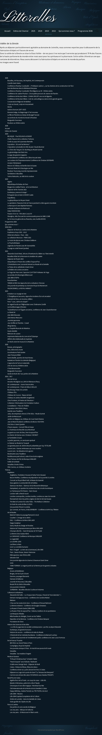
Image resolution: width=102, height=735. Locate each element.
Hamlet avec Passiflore (15, 411)
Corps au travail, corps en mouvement (20, 104)
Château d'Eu (12, 392)
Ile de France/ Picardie (14, 640)
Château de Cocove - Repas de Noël (19, 395)
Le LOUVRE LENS (15, 542)
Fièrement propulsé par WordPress (51, 730)
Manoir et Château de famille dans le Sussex (22, 166)
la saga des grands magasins (17, 155)
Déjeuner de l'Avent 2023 (15, 259)
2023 (47, 31)
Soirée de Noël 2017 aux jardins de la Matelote (22, 374)
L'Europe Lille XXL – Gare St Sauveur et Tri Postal (26, 531)
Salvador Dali (14, 558)
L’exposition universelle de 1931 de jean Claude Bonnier (25, 147)
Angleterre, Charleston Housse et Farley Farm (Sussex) (28, 475)
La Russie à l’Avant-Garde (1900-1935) (22, 608)
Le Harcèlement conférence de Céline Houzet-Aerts (24, 158)
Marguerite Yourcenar (14, 120)
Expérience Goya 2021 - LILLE (17, 232)
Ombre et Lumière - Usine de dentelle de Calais (25, 699)
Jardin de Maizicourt (14, 416)
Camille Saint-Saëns (14, 83)
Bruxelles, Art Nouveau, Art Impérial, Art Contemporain (25, 81)
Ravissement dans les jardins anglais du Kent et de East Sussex (30, 499)
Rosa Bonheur (12, 280)
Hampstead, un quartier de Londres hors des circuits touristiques (31, 488)
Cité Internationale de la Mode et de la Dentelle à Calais (28, 688)
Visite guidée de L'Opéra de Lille (20, 702)
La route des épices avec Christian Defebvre (21, 240)
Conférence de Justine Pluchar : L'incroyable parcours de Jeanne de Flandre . (33, 94)
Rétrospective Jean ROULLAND (20, 555)
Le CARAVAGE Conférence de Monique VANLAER (26, 536)
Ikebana (12, 600)
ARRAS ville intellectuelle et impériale (19, 339)
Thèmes (7, 470)
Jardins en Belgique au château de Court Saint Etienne (25, 419)
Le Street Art (11, 312)
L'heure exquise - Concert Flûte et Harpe (20, 427)
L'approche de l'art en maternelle (18, 363)
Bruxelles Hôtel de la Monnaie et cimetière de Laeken (24, 256)
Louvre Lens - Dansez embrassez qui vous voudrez (24, 448)
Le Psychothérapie (13, 243)
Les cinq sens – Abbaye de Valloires (21, 710)
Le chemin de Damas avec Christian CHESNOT (22, 435)
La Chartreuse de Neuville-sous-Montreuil (21, 430)
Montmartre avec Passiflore (16, 454)
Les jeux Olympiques (14, 163)
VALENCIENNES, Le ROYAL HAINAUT (19, 288)
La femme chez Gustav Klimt (19, 534)
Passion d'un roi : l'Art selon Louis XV (19, 214)
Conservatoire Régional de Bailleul (19, 102)
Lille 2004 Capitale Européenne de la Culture (24, 696)
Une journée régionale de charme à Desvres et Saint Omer (29, 560)
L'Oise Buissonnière (13, 368)
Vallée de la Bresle (13, 462)
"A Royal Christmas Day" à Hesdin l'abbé (23, 659)
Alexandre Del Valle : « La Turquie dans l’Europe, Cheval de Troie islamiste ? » (35, 595)
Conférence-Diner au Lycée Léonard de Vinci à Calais (27, 670)
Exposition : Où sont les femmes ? (18, 144)
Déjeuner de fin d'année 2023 (16, 190)
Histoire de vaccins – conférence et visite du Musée (26, 632)
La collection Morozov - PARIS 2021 (19, 238)
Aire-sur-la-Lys (12, 379)
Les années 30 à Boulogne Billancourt (19, 275)
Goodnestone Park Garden (16, 352)
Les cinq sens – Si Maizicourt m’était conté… (25, 712)
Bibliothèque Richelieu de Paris (17, 184)
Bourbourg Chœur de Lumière (17, 390)
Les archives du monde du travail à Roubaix (22, 118)
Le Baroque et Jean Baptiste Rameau (19, 206)
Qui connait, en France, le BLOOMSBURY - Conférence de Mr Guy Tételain (34, 510)
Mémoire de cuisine (13, 334)
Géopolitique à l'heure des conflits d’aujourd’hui (23, 262)
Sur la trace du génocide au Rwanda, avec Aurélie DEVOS (26, 219)
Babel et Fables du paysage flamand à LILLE (24, 515)
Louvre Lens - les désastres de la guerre (20, 451)
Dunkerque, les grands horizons (20, 630)
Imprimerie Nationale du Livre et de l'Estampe (22, 336)
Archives (48, 34)
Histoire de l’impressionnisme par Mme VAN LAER (26, 528)
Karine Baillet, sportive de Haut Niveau (20, 358)
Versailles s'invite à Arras (15, 464)
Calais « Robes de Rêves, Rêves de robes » (24, 667)
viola (11, 563)
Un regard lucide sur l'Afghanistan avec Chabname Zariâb (26, 304)
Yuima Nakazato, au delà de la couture (20, 176)
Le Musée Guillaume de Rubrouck (18, 208)
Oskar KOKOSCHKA (13, 211)
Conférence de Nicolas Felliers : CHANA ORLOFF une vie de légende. (29, 96)
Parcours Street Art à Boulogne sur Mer (20, 168)
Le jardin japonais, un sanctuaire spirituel (21, 440)
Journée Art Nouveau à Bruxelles (21, 582)
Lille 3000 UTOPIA (13, 278)
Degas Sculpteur (15, 523)
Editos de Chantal (20, 31)
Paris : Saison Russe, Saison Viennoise (22, 552)
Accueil (7, 31)
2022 (54, 31)
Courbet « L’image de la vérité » (20, 518)
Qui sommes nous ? (67, 31)
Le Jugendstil (14, 539)
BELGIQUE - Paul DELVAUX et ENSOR (19, 136)
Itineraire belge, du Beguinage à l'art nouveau (22, 112)
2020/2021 (8, 227)
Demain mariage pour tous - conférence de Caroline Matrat (30, 598)
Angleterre (10, 472)
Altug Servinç (11, 326)
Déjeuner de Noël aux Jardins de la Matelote (22, 230)
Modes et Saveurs (13, 656)
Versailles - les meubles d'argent (20, 654)
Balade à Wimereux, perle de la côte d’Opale (25, 683)
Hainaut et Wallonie (16, 579)
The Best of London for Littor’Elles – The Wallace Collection (30, 502)
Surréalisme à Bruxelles (15, 174)
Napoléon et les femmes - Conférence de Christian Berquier (29, 619)
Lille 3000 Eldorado (13, 315)
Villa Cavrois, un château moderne (19, 467)
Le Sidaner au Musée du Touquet (18, 443)
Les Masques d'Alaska (17, 614)
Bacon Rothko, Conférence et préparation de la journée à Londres (32, 478)
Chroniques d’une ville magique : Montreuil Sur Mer (27, 686)
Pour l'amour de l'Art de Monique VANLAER (21, 459)
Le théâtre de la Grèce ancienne (17, 270)
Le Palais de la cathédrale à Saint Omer (20, 267)
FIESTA (9, 107)
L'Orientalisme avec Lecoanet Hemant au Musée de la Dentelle (28, 264)
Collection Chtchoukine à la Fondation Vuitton (23, 403)
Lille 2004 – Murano (16, 694)
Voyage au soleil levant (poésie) (18, 248)
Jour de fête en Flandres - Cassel (18, 323)
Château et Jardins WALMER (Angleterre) (20, 398)
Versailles (13, 651)
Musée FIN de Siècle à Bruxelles (20, 584)
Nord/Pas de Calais (13, 678)
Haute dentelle (12, 331)
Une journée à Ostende (17, 587)
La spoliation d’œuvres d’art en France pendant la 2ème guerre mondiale (31, 203)
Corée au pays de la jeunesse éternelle (20, 142)
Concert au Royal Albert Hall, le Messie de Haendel (26, 480)
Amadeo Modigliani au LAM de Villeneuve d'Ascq (23, 382)
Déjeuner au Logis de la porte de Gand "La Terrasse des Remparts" (32, 672)
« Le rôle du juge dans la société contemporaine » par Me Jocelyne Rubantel (35, 627)
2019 (6, 291)
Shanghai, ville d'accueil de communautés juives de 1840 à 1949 (28, 216)
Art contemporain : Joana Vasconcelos (20, 384)
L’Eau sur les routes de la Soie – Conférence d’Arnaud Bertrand (30, 603)
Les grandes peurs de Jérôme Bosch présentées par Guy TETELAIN (29, 446)
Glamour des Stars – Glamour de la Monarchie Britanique (29, 486)
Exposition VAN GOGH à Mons (17, 408)
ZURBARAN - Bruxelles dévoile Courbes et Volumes (27, 590)
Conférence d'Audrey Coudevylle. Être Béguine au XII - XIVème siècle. (30, 91)
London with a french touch (19, 494)
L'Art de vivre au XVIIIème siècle (17, 366)
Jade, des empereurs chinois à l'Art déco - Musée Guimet (26, 414)
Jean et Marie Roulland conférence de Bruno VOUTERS (25, 422)
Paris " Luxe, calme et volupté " (17, 302)
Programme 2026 (85, 31)
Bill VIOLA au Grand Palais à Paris (21, 643)
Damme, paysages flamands (19, 576)
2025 (33, 31)
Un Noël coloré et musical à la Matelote (20, 342)
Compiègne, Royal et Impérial (20, 646)
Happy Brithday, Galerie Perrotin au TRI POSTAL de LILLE (29, 691)
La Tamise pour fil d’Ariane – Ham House (23, 491)
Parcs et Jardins (12, 704)
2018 (6, 344)
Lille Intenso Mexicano (14, 318)
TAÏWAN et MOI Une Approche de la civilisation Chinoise (25, 283)
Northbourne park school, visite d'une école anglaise (25, 456)
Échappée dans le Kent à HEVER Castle (20, 195)
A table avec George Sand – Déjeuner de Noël (25, 664)
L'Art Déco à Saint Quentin (16, 424)
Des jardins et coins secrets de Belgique (23, 707)
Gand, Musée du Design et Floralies (21, 526)
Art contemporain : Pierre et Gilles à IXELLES (22, 387)
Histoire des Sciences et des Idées (18, 624)
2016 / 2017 (8, 376)
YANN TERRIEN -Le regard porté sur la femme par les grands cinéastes (33, 566)
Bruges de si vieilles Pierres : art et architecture (22, 187)
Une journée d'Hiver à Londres (20, 507)
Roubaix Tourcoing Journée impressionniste (22, 171)
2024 (40, 31)
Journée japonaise (13, 320)
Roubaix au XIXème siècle (16, 123)
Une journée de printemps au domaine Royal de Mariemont (27, 286)
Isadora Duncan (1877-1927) (16, 110)
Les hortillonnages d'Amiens (16, 307)
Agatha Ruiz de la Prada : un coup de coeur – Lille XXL (28, 680)
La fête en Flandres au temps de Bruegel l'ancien (23, 115)
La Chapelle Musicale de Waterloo (18, 328)
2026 (6, 126)
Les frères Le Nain (15, 544)
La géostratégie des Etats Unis (17, 152)
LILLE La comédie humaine (19, 547)
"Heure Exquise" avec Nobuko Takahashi (23, 662)
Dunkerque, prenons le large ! (17, 192)
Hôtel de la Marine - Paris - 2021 (17, 235)
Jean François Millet (14, 355)
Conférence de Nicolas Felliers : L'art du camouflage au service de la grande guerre (34, 99)
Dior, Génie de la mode (15, 350)
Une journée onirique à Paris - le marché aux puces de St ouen (30, 648)
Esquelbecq (11, 198)
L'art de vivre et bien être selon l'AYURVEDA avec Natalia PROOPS (31, 675)
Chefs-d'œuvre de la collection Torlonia (20, 139)
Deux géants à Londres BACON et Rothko (23, 483)
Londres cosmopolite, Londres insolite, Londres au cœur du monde (32, 496)
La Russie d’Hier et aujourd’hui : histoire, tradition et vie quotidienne (33, 611)
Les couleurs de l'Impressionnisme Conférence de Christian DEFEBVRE (30, 160)
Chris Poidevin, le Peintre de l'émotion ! (20, 400)
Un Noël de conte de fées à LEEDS (21, 504)
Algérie (9, 182)
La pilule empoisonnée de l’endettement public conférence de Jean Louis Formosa (37, 638)
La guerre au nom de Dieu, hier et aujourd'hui (22, 432)
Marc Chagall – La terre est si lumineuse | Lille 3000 (26, 550)
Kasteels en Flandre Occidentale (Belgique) (21, 360)
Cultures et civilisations (15, 592)
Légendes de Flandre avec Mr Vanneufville (21, 246)
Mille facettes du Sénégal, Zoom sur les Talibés (25, 616)
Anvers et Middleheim (17, 571)
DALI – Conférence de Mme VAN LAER (22, 520)
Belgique (10, 568)
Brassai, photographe (14, 347)
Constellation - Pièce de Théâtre (18, 406)
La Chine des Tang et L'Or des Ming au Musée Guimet (24, 150)
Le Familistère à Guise (14, 438)
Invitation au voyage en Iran (16, 294)
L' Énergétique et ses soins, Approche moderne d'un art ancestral (29, 296)
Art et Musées (11, 512)
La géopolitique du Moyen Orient (18, 200)
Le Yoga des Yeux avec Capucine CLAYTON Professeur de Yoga (28, 272)
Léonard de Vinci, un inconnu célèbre (19, 299)
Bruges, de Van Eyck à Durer (19, 574)
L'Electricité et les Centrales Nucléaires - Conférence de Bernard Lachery (33, 635)
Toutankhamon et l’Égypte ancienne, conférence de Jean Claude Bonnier (31, 310)
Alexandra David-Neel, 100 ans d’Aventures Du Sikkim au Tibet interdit (30, 254)
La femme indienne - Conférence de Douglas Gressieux (28, 606)
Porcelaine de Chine (16, 622)
